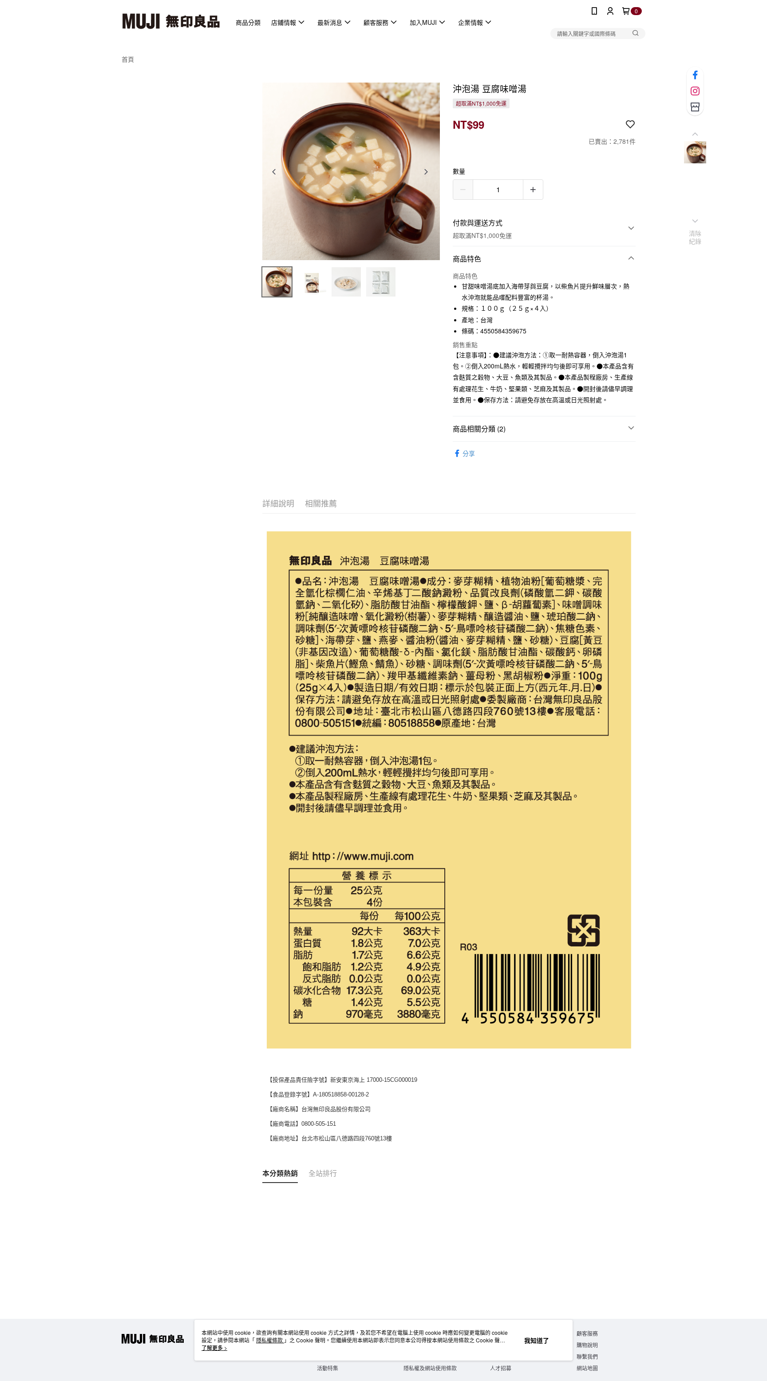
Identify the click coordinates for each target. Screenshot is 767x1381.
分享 (469, 453)
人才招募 (500, 1368)
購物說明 (587, 1345)
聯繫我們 (587, 1356)
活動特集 (327, 1368)
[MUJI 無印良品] (171, 22)
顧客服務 (587, 1333)
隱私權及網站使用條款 (430, 1368)
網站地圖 (587, 1368)
